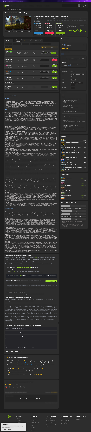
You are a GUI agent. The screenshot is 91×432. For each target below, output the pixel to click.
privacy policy (13, 426)
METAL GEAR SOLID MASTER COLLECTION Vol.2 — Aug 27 (73, 145)
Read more (75, 59)
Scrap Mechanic (73, 178)
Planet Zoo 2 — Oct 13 (73, 170)
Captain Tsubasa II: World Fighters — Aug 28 (73, 152)
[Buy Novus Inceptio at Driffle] (10, 77)
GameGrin (64, 56)
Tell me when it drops (52, 281)
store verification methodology (28, 362)
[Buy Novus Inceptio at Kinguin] (10, 59)
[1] (5, 386)
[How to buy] (57, 58)
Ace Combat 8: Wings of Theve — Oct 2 (73, 165)
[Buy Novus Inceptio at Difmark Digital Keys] (11, 52)
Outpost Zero (73, 183)
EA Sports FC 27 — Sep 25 (73, 162)
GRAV (73, 180)
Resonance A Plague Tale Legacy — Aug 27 (73, 142)
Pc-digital (8, 9)
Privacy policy (78, 419)
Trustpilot (40, 368)
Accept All (4, 429)
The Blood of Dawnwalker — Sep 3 (73, 155)
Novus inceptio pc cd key (16, 9)
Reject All (9, 429)
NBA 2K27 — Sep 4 (73, 160)
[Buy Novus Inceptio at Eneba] (10, 65)
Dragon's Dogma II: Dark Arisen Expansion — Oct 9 (73, 167)
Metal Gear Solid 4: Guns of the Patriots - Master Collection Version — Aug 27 (73, 147)
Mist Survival (73, 195)
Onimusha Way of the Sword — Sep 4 (73, 157)
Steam (42, 16)
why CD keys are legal (29, 364)
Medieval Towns (73, 193)
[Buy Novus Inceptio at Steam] (10, 86)
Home (4, 9)
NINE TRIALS (73, 190)
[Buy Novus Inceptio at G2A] (10, 71)
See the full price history (40, 283)
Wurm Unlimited (73, 185)
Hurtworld (73, 198)
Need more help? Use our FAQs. (13, 351)
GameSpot (64, 62)
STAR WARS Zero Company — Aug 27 (73, 150)
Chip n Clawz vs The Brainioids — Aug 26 (73, 140)
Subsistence (73, 188)
